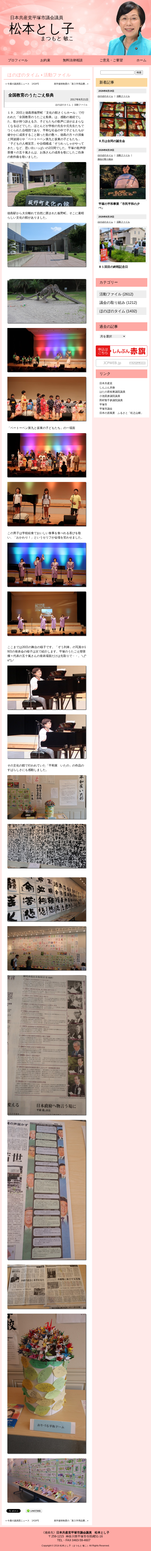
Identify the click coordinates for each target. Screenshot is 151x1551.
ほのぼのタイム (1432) (118, 311)
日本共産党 (105, 383)
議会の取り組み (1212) (118, 303)
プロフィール (18, 60)
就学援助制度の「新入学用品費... (70, 84)
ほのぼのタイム (63, 104)
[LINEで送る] (34, 1510)
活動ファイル (80, 104)
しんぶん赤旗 (107, 387)
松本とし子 (41, 28)
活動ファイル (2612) (116, 294)
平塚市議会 (105, 408)
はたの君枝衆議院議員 (112, 391)
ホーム (141, 60)
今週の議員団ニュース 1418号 (23, 84)
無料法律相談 (73, 60)
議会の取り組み (105, 159)
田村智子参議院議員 (111, 400)
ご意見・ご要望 (111, 60)
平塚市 (103, 404)
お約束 (45, 60)
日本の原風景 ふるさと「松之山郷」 (121, 412)
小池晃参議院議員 (109, 395)
